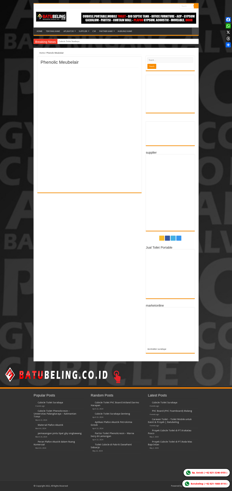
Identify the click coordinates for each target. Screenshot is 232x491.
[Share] (228, 45)
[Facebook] (171, 6)
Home (42, 53)
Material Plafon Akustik (50, 425)
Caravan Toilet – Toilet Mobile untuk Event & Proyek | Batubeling (170, 421)
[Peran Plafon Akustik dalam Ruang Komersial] (35, 441)
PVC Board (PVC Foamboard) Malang (172, 410)
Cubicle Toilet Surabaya (69, 41)
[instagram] (177, 6)
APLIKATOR (68, 31)
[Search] (196, 6)
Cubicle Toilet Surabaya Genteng (112, 413)
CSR (94, 31)
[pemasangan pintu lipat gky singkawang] (35, 433)
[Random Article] (195, 31)
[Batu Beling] (51, 17)
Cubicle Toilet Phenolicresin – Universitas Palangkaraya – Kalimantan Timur (55, 413)
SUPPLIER (83, 31)
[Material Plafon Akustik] (35, 425)
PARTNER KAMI (106, 31)
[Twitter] (174, 6)
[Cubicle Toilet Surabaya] (35, 402)
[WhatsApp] (228, 26)
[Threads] (228, 38)
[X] (228, 32)
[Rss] (168, 6)
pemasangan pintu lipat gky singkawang (60, 433)
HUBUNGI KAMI (125, 31)
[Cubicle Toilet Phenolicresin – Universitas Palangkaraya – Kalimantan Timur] (35, 410)
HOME (39, 31)
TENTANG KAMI (53, 31)
